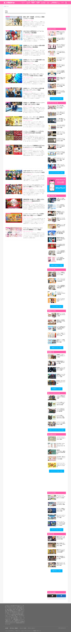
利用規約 (34, 630)
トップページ (23, 2)
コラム (48, 2)
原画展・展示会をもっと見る (56, 265)
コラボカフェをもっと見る (57, 98)
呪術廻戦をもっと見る (56, 388)
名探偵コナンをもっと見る (57, 347)
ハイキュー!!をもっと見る (56, 306)
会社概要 (6, 628)
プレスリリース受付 (23, 628)
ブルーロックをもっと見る (57, 529)
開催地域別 (33, 2)
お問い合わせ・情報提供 (14, 628)
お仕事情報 (38, 2)
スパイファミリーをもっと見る (56, 471)
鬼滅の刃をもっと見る (56, 570)
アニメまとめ (43, 2)
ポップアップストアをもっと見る (56, 172)
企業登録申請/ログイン (55, 2)
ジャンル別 (28, 2)
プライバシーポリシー (31, 628)
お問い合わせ (15, 619)
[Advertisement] (25, 163)
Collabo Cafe (9, 2)
